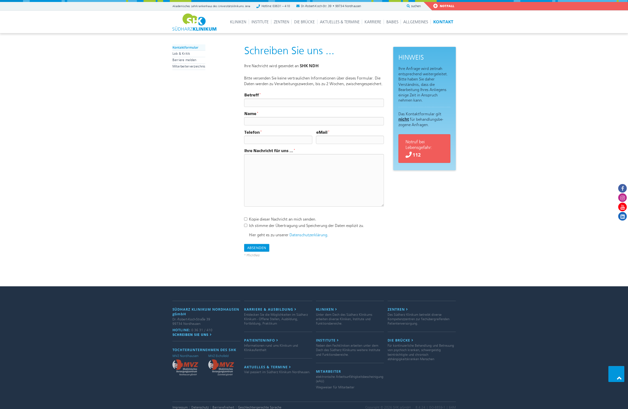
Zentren (281, 22)
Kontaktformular (185, 47)
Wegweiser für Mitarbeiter (335, 387)
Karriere (373, 22)
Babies (392, 22)
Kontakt (443, 22)
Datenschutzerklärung (308, 235)
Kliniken (238, 22)
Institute (260, 22)
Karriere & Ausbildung (269, 309)
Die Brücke (304, 22)
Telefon (253, 132)
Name (251, 113)
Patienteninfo (260, 340)
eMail (322, 132)
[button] (616, 374)
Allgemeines (415, 22)
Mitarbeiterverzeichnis (188, 66)
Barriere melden (184, 60)
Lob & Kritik (181, 53)
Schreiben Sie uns (191, 335)
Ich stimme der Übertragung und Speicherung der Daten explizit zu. (306, 225)
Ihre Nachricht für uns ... (269, 150)
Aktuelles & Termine (340, 22)
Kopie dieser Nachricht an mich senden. (282, 219)
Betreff (252, 95)
